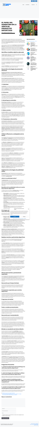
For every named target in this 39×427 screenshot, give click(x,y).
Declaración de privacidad (20, 218)
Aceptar (15, 216)
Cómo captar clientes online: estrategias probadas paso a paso (34, 64)
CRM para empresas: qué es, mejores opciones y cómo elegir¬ (33, 60)
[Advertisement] (19, 12)
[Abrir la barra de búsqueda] (36, 5)
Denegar (24, 216)
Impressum (25, 218)
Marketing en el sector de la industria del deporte (8, 33)
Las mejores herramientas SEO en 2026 (34, 54)
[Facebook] (31, 1)
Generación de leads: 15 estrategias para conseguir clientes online (34, 69)
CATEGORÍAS (27, 4)
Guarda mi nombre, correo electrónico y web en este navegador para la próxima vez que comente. (13, 415)
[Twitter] (36, 1)
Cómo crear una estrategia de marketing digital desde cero (34, 45)
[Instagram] (33, 1)
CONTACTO (33, 4)
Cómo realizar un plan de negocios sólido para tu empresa (9, 394)
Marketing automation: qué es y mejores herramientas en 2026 (34, 50)
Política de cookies (15, 218)
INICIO (23, 4)
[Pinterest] (35, 1)
